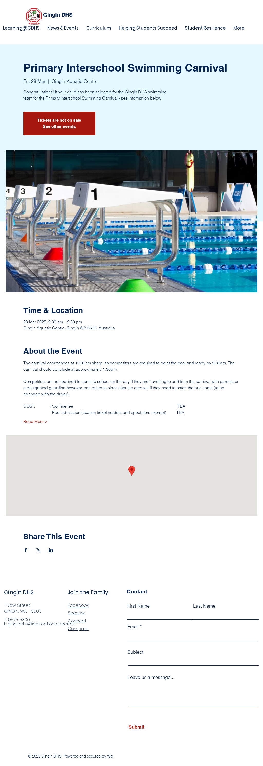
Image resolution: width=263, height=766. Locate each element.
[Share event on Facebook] (25, 550)
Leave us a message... (151, 677)
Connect (77, 621)
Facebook (78, 605)
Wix (110, 756)
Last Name (204, 606)
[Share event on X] (38, 550)
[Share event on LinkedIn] (51, 550)
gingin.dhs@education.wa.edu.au (41, 624)
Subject (135, 652)
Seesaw (76, 613)
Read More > (35, 421)
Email (133, 626)
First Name (138, 606)
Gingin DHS (58, 15)
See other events (59, 126)
